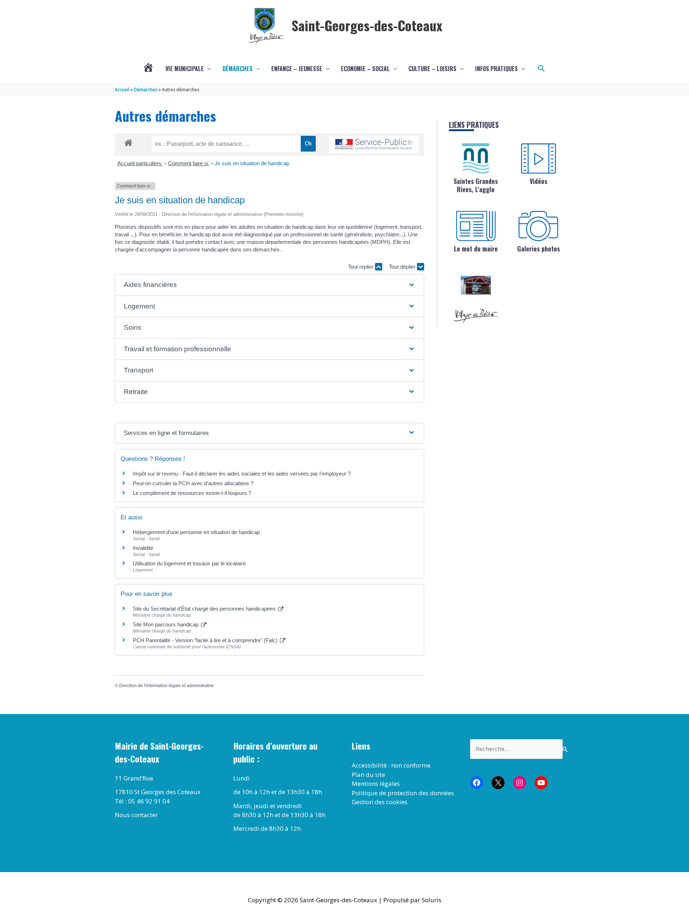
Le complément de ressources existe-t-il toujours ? (192, 493)
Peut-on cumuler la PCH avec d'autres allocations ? (194, 483)
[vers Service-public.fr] (374, 144)
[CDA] (476, 158)
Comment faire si (189, 163)
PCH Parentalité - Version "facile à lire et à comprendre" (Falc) (206, 640)
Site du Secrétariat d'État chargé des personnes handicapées (205, 609)
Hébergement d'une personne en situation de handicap (196, 532)
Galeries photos (538, 248)
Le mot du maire (476, 248)
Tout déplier (403, 267)
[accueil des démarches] (128, 141)
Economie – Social (365, 68)
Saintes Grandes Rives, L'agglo (476, 185)
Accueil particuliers (140, 163)
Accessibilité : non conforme (391, 765)
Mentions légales (376, 783)
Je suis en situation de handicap (252, 163)
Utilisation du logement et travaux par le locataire (189, 563)
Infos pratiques (496, 68)
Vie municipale (184, 68)
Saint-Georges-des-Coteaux (366, 25)
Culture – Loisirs (432, 68)
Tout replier (361, 267)
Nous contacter (136, 815)
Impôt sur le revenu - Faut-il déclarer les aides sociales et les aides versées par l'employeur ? (242, 474)
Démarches (237, 68)
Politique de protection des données (403, 793)
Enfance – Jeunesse (296, 68)
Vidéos (538, 181)
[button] (541, 68)
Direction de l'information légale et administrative (166, 685)
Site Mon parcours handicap (166, 624)
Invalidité (143, 548)
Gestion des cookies (379, 802)
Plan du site (368, 774)
